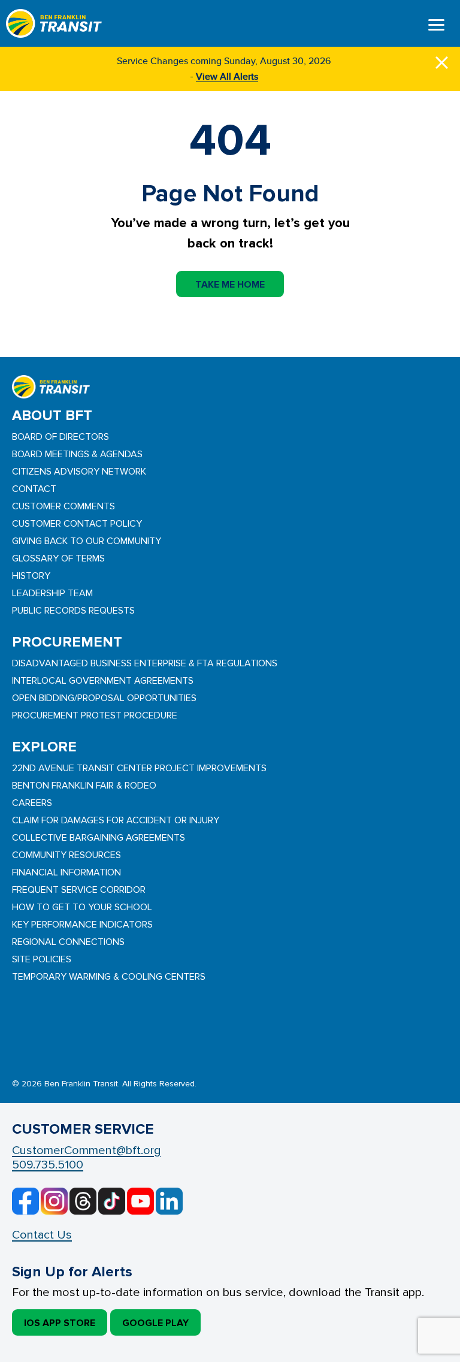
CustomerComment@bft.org (86, 1150)
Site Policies (41, 959)
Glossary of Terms (58, 558)
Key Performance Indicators (82, 925)
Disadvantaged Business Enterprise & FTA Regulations (144, 663)
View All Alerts (227, 77)
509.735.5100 (47, 1165)
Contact (34, 489)
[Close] (441, 61)
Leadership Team (52, 593)
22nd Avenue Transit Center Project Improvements (139, 768)
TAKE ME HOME (230, 285)
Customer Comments (63, 506)
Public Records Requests (73, 611)
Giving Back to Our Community (86, 541)
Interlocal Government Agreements (102, 681)
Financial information (66, 872)
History (31, 576)
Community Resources (66, 855)
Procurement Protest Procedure (94, 715)
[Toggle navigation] (436, 26)
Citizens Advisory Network (79, 472)
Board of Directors (60, 437)
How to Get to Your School (82, 907)
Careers (32, 803)
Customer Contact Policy (77, 524)
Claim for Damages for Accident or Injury (115, 820)
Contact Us (42, 1235)
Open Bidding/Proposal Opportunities (104, 698)
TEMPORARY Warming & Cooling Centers (108, 977)
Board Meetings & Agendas (77, 454)
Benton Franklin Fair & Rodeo (84, 786)
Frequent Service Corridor (79, 890)
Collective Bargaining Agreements (98, 838)
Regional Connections (68, 942)
